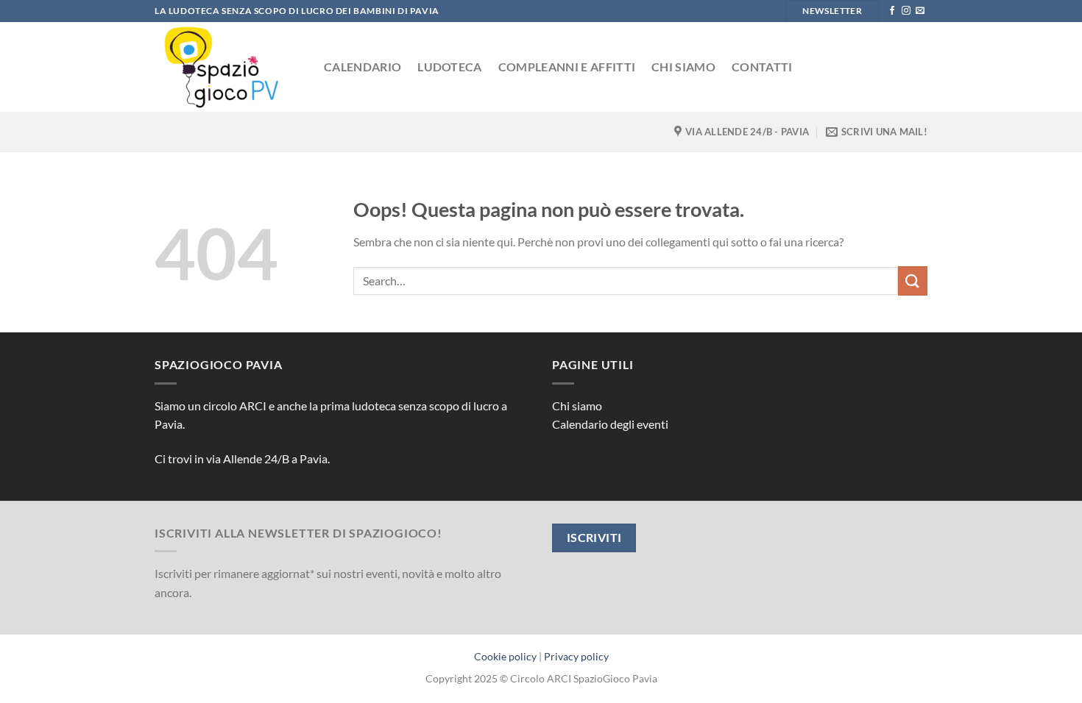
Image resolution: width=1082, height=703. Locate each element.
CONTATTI (762, 67)
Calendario (362, 67)
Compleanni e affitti (566, 67)
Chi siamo (683, 67)
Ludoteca (449, 67)
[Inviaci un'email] (920, 11)
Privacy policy (576, 656)
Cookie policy (505, 656)
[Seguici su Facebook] (892, 11)
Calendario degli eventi (610, 424)
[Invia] (912, 280)
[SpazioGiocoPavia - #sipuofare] (228, 67)
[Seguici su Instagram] (906, 11)
